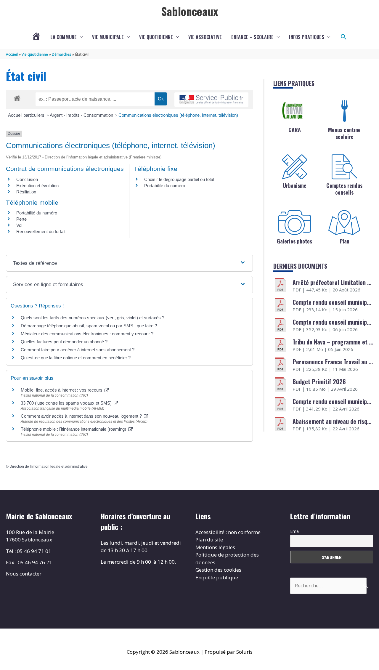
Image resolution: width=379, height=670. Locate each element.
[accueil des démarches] (17, 97)
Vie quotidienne (156, 37)
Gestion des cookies (218, 569)
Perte (21, 219)
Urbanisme (294, 185)
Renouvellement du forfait (40, 231)
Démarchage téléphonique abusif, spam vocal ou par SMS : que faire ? (89, 325)
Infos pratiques (306, 37)
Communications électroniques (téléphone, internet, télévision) (178, 115)
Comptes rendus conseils (344, 189)
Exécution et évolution (37, 185)
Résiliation (26, 191)
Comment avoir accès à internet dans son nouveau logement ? (82, 416)
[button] (344, 37)
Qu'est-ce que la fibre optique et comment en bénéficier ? (76, 357)
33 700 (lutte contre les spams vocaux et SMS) (67, 402)
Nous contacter (23, 573)
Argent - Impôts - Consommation (82, 115)
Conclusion (27, 179)
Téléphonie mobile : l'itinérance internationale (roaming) (74, 429)
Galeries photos (294, 241)
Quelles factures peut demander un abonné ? (64, 341)
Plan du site (209, 539)
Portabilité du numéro (164, 185)
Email (295, 531)
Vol (19, 225)
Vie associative (205, 37)
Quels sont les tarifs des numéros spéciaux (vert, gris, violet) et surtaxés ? (92, 317)
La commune (63, 37)
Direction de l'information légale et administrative (48, 466)
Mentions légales (215, 547)
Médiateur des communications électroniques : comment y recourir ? (87, 333)
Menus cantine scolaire (344, 133)
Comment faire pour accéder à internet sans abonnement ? (77, 349)
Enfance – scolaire (252, 37)
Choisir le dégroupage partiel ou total (179, 179)
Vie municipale (108, 37)
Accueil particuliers (27, 115)
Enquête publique (216, 577)
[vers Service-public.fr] (211, 99)
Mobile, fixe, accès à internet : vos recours (62, 389)
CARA (294, 130)
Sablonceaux (189, 11)
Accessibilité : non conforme (228, 532)
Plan (344, 241)
